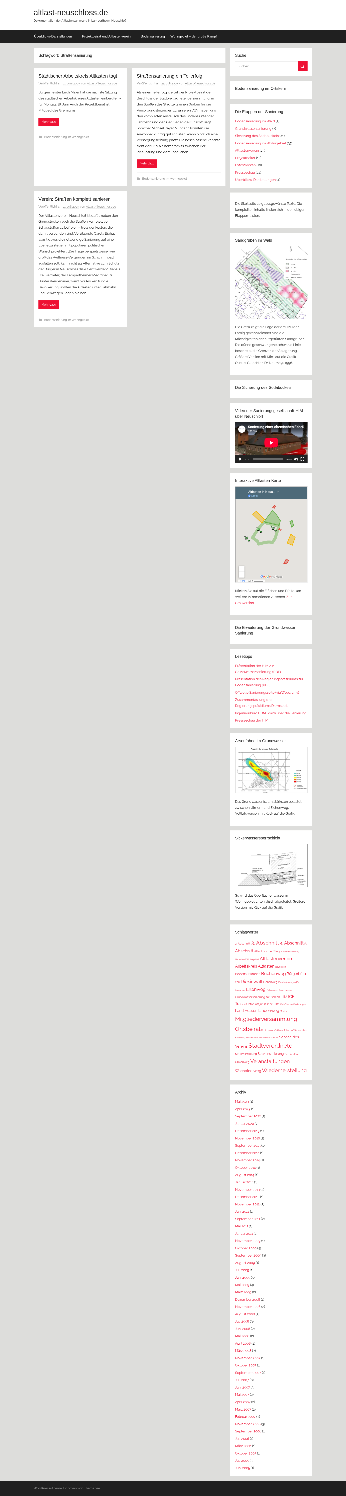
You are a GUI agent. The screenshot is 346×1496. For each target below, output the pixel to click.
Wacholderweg (248, 1071)
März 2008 (243, 1351)
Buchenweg (273, 973)
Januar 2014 (244, 1182)
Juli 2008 (242, 1321)
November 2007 (247, 1358)
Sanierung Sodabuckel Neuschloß (252, 1037)
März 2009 (243, 1292)
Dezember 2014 (247, 1153)
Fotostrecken (245, 165)
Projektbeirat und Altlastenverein (106, 36)
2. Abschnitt (242, 943)
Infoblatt (253, 1004)
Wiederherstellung (284, 1070)
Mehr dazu (48, 122)
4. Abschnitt (292, 943)
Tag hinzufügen (292, 1054)
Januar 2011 (244, 1233)
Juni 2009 (242, 1277)
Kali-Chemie (286, 1004)
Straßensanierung (271, 1054)
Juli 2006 (242, 1439)
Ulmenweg (242, 1062)
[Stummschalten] (296, 459)
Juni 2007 (242, 1387)
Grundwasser (285, 990)
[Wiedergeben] (240, 459)
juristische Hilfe (270, 1004)
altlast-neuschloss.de (71, 12)
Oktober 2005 (245, 1453)
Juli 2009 (242, 1270)
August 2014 (244, 1175)
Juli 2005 (242, 1460)
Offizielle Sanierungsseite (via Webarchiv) (267, 692)
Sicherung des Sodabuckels (257, 136)
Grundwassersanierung (253, 129)
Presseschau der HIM (251, 720)
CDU (237, 982)
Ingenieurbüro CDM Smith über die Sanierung (271, 713)
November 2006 (248, 1424)
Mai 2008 (242, 1336)
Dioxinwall (251, 981)
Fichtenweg (272, 990)
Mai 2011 (241, 1226)
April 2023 (242, 1109)
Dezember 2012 (247, 1197)
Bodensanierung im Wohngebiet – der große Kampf (179, 36)
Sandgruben (300, 1030)
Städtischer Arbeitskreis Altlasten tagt (77, 76)
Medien (283, 1011)
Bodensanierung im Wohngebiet (66, 137)
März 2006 (243, 1446)
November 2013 (247, 1190)
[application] (271, 442)
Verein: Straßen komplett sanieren (74, 199)
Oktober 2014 (245, 1168)
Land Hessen (246, 1010)
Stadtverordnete (270, 1045)
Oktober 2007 (245, 1365)
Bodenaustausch (247, 974)
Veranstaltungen (270, 1061)
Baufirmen (280, 967)
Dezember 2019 (247, 1131)
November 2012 (247, 1204)
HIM (284, 997)
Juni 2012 (242, 1211)
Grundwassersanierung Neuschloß (257, 997)
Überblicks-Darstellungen (53, 36)
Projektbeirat (245, 158)
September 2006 (248, 1431)
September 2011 (247, 1219)
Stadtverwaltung (246, 1053)
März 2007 (243, 1409)
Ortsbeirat (248, 1029)
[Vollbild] (302, 459)
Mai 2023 (242, 1102)
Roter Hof (289, 1030)
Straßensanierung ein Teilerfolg (169, 76)
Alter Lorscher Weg (267, 951)
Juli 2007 (242, 1380)
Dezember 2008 (247, 1299)
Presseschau (245, 172)
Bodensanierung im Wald (255, 121)
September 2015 (248, 1145)
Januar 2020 (244, 1124)
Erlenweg (256, 989)
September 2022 (248, 1116)
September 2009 (248, 1255)
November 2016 (247, 1138)
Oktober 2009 (245, 1248)
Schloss (274, 1037)
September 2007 (248, 1373)
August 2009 (245, 1263)
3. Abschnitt (265, 943)
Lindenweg (268, 1010)
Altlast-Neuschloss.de (102, 83)
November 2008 (248, 1307)
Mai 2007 (242, 1395)
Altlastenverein (247, 150)
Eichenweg (270, 982)
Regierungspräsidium (272, 1030)
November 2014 (247, 1160)
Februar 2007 (245, 1417)
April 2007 (242, 1402)
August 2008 (245, 1314)
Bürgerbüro (296, 974)
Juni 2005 (242, 1468)
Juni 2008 (242, 1329)
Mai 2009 (242, 1285)
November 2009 (248, 1241)
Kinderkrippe (299, 1004)
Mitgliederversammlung (266, 1019)
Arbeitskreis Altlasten (255, 966)
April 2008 (243, 1343)
